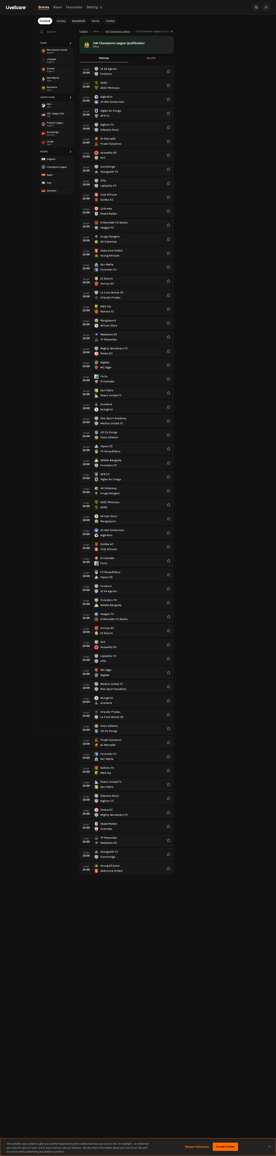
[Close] (269, 1146)
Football (45, 21)
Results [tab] (151, 58)
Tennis (95, 21)
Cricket (110, 21)
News (57, 7)
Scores (43, 7)
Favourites (74, 7)
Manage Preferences (197, 1146)
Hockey (61, 21)
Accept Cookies (225, 1146)
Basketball (78, 21)
